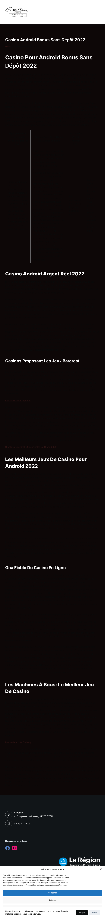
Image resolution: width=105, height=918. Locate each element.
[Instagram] (14, 848)
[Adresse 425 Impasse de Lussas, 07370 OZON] (8, 814)
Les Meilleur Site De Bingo (18, 742)
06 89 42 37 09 (22, 823)
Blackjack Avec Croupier (17, 400)
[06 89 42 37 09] (8, 823)
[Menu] (98, 12)
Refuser (52, 900)
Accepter (52, 892)
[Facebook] (7, 848)
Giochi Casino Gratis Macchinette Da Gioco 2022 (31, 447)
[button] (101, 869)
